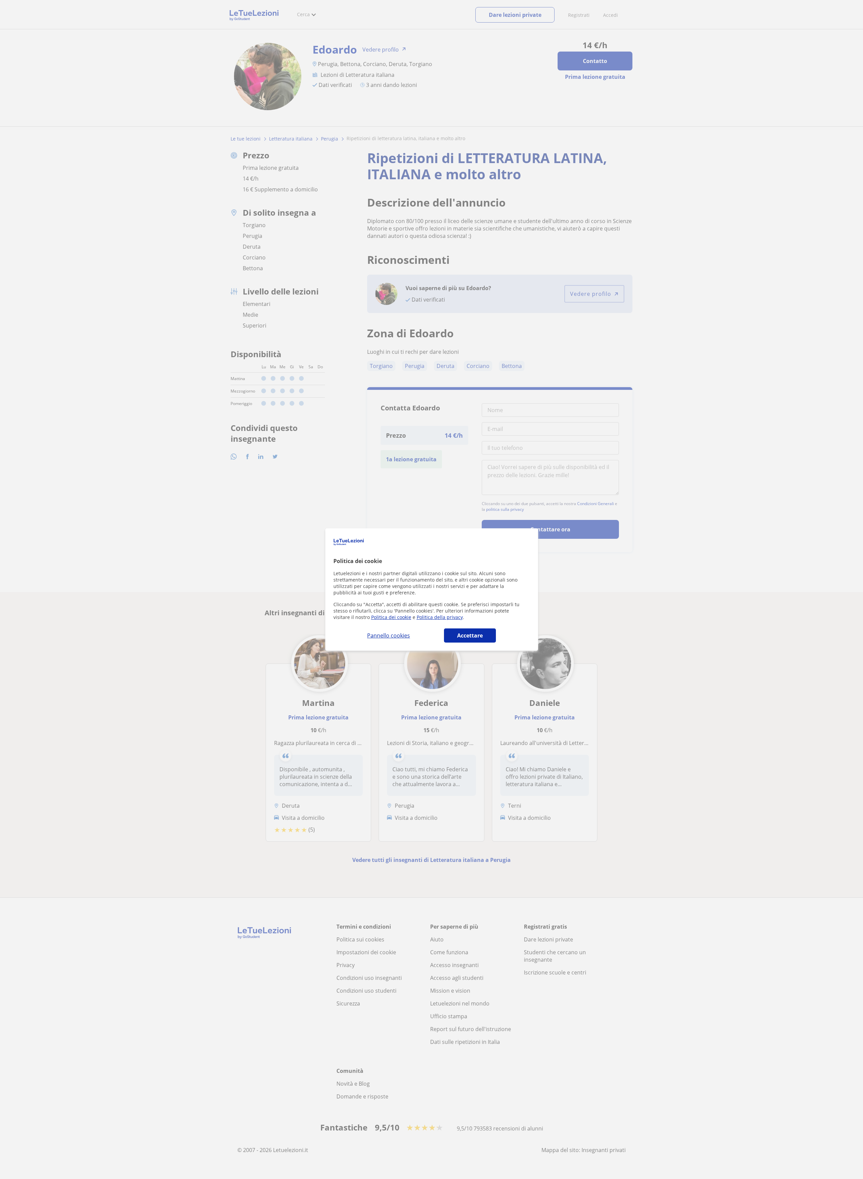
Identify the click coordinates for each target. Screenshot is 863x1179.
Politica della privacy (440, 617)
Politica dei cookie (391, 617)
